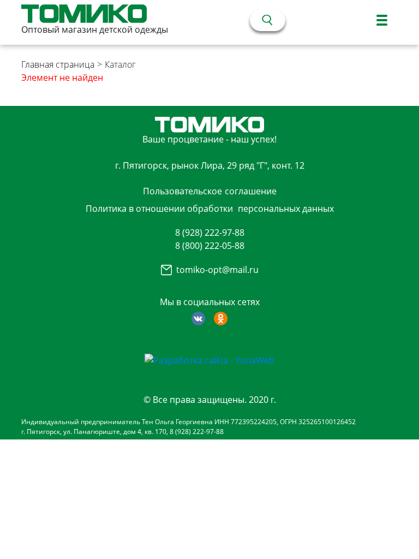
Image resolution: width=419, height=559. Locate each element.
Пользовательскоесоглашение (210, 191)
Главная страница (57, 64)
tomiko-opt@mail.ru (217, 270)
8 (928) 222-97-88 (209, 233)
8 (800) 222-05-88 (209, 246)
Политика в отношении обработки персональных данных (210, 209)
